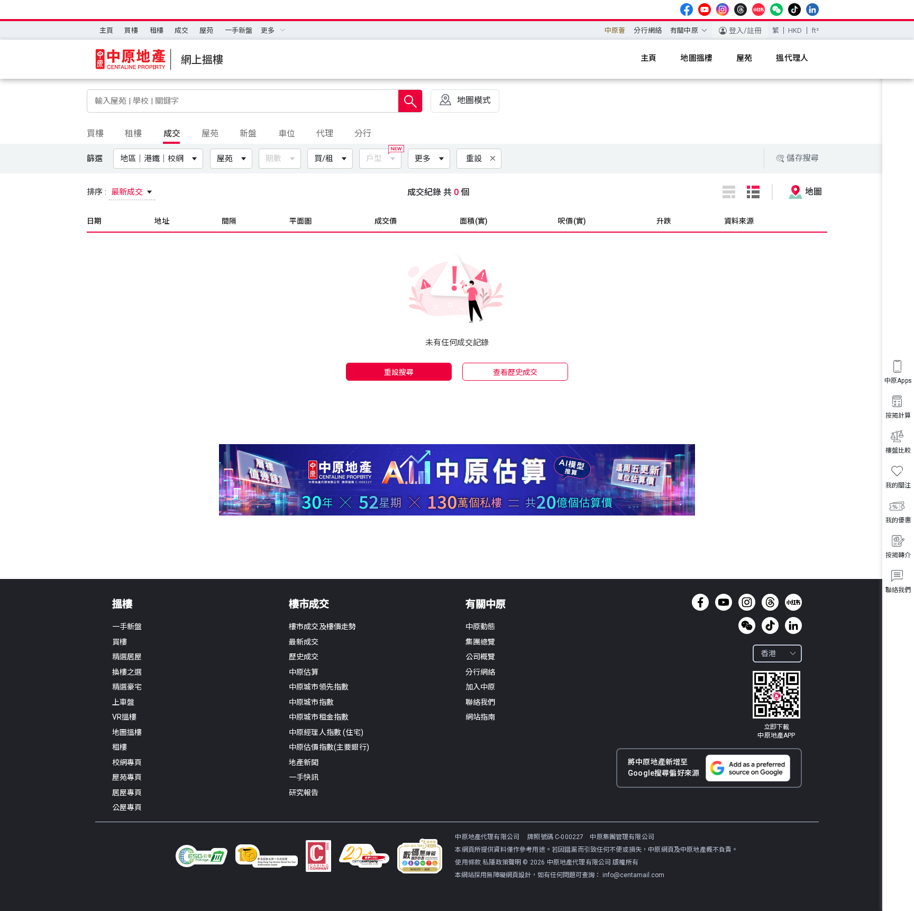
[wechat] (776, 9)
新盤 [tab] (248, 133)
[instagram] (722, 9)
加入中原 (480, 687)
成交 (181, 30)
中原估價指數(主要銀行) (329, 747)
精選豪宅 (127, 687)
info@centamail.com (633, 875)
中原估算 (304, 672)
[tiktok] (794, 9)
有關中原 (485, 604)
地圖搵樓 (127, 732)
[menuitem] (106, 31)
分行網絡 (648, 30)
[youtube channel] (704, 9)
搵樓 (122, 604)
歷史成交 (304, 656)
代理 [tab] (324, 133)
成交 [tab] (171, 133)
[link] (776, 705)
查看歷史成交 (515, 372)
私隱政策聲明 (501, 862)
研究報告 (304, 792)
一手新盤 (239, 30)
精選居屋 (127, 656)
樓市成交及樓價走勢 (322, 626)
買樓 (131, 30)
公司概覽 (480, 656)
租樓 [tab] (133, 133)
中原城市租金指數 (319, 717)
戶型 (374, 158)
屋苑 (206, 30)
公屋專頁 (127, 807)
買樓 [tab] (95, 133)
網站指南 (480, 717)
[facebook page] (686, 9)
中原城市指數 (311, 702)
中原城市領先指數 (319, 687)
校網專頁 (127, 762)
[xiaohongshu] (758, 9)
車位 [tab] (286, 133)
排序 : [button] (116, 192)
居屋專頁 (127, 792)
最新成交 (304, 642)
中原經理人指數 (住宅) (326, 732)
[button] (160, 158)
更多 (423, 158)
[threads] (740, 9)
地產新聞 (304, 762)
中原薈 (615, 30)
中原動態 (480, 626)
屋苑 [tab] (210, 133)
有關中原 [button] (684, 30)
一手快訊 (304, 777)
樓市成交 (309, 604)
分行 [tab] (362, 133)
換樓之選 (127, 672)
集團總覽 (480, 642)
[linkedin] (812, 9)
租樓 (156, 30)
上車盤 (123, 702)
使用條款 (468, 862)
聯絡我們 (480, 702)
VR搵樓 (124, 717)
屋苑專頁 (127, 777)
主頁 (106, 30)
